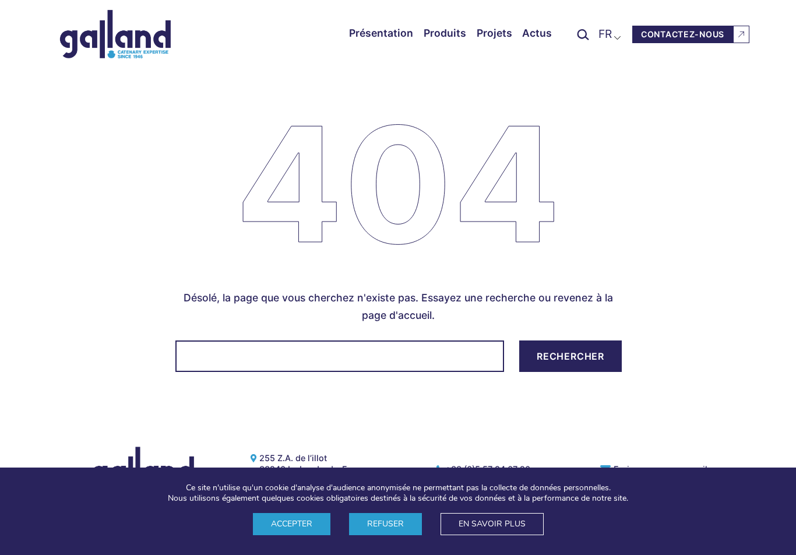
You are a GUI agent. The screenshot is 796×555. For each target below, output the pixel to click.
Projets (494, 33)
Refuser (385, 523)
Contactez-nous (682, 34)
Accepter (291, 523)
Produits (445, 33)
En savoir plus (492, 523)
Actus (537, 33)
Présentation (381, 33)
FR (605, 34)
